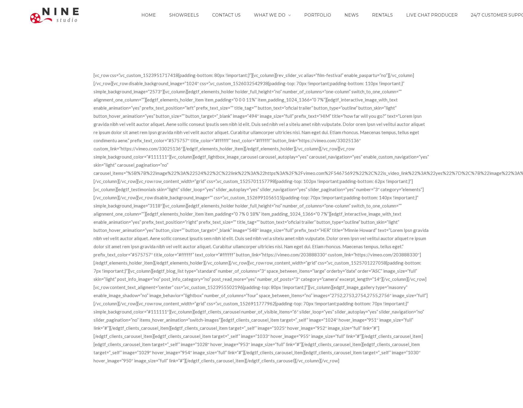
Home (148, 15)
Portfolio (317, 15)
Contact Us (226, 15)
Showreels (184, 15)
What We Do (269, 15)
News (351, 15)
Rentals (382, 15)
